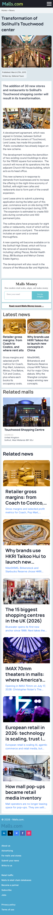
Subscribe (6, 890)
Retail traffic (7, 875)
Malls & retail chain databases (16, 880)
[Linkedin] (4, 833)
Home (4, 10)
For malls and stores (11, 855)
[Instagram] (28, 833)
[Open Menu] (49, 3)
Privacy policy (8, 904)
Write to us (6, 865)
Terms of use (7, 909)
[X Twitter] (10, 833)
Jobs (3, 895)
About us (5, 845)
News (12, 10)
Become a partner (10, 885)
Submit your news (10, 860)
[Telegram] (16, 833)
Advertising (7, 850)
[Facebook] (22, 833)
